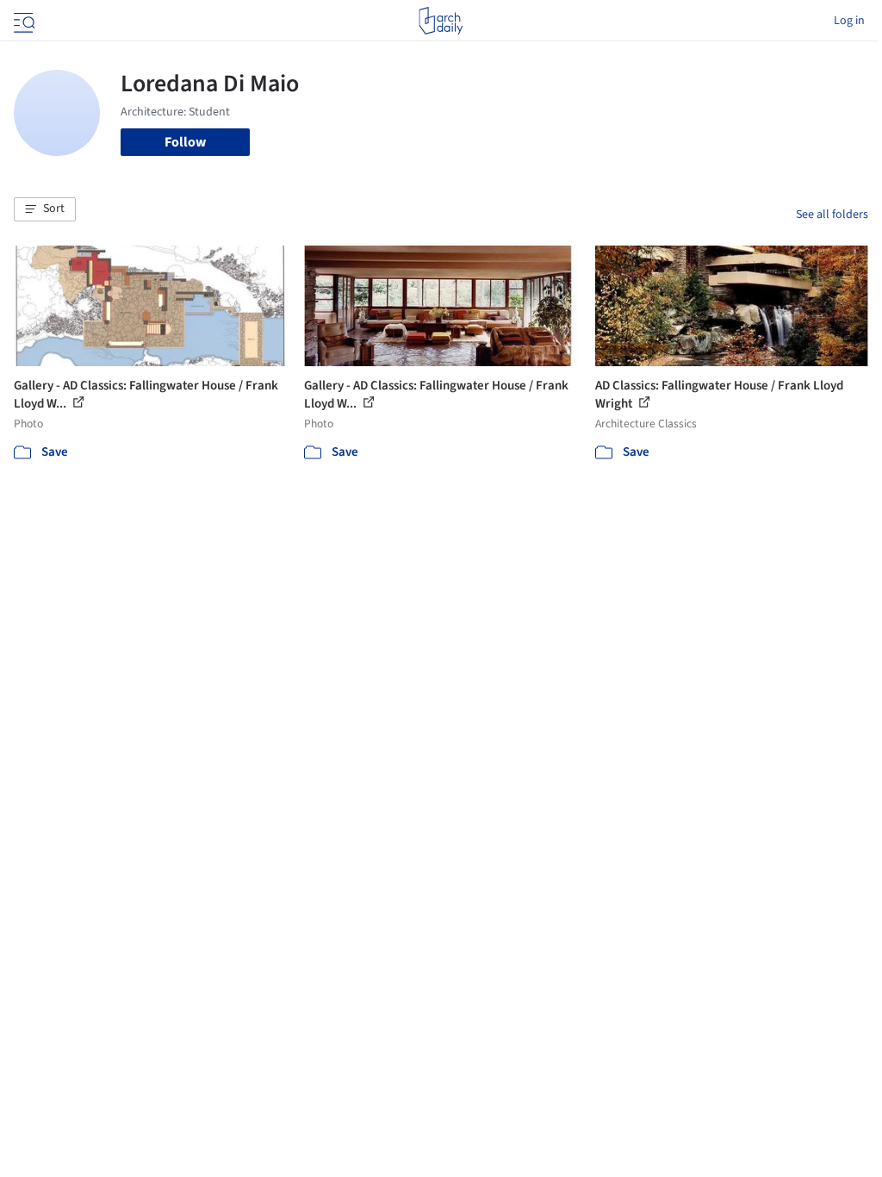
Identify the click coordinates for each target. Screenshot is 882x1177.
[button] (45, 209)
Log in (849, 21)
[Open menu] (22, 21)
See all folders (832, 215)
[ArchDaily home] (441, 20)
